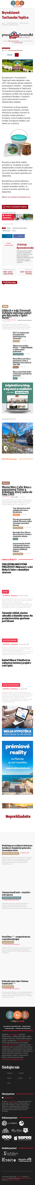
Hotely (15, 378)
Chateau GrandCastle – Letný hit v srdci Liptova (16, 893)
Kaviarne (16, 367)
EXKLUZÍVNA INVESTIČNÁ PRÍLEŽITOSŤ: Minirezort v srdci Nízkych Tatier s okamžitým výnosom (17, 568)
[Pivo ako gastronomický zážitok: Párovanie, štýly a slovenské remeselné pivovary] (6, 521)
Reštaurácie (16, 514)
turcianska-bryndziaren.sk (18, 197)
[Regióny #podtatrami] (5, 1134)
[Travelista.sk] (24, 1163)
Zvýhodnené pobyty (18, 354)
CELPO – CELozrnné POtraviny (26, 273)
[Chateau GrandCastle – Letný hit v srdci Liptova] (17, 879)
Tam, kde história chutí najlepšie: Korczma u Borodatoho (21, 510)
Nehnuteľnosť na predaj (11, 685)
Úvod (3, 23)
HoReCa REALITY (9, 559)
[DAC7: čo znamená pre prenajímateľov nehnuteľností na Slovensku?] (6, 335)
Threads (9, 1078)
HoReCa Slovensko (14, 1180)
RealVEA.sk (14, 595)
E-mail (8, 1083)
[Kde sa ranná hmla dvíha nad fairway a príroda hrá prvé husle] (6, 374)
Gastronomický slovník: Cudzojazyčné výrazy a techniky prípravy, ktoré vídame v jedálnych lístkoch (21, 547)
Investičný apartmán (9, 640)
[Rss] (26, 1078)
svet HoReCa (14, 1034)
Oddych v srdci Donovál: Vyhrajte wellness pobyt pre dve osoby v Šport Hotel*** (16, 314)
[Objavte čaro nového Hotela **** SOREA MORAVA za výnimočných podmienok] (6, 348)
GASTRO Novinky (9, 459)
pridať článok (18, 42)
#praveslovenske (14, 41)
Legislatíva (16, 341)
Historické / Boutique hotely (11, 898)
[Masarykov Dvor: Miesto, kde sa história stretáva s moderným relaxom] (6, 534)
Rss (30, 1078)
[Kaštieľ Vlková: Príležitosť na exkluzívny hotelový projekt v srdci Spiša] (17, 677)
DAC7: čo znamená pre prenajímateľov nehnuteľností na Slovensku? (21, 336)
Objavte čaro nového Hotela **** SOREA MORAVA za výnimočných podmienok (22, 349)
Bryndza (9, 228)
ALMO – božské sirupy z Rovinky (8, 273)
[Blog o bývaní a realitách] (7, 1141)
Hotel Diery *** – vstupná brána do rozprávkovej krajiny (16, 937)
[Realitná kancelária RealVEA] (21, 1127)
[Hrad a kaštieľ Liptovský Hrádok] (19, 1134)
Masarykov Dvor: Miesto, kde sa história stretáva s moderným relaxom (22, 534)
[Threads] (4, 1078)
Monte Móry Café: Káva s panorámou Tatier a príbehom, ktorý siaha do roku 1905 (22, 362)
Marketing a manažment (10, 853)
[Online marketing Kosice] (9, 1163)
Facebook (21, 1073)
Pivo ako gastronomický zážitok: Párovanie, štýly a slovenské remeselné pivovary (22, 522)
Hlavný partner (8, 1094)
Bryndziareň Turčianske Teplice (20, 228)
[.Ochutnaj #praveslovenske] (3, 50)
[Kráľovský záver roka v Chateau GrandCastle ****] (17, 968)
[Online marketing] (9, 1127)
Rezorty (15, 538)
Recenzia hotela (8, 942)
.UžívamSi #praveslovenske (24, 320)
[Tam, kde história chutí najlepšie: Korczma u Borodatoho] (6, 510)
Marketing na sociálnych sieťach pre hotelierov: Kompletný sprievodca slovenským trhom (17, 848)
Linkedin (20, 1078)
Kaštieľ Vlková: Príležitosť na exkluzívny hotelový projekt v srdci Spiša (16, 663)
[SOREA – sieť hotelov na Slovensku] (22, 1141)
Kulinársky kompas (18, 527)
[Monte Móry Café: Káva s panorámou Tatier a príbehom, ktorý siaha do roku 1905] (6, 361)
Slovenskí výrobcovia (12, 23)
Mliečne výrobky (24, 23)
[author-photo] (9, 320)
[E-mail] (4, 1083)
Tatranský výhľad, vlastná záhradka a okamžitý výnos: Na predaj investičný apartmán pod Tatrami (17, 617)
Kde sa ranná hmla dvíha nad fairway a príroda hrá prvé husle (22, 374)
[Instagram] (4, 1073)
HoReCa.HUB (14, 497)
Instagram (9, 1073)
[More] (17, 55)
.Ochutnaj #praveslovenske (15, 50)
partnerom (5, 1178)
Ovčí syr (14, 230)
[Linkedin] (15, 1078)
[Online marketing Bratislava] (10, 1157)
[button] (30, 4)
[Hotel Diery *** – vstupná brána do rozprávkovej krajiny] (17, 923)
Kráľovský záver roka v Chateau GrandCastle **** (15, 982)
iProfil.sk (19, 1176)
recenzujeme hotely (10, 1045)
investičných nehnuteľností (12, 1059)
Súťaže (5, 306)
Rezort (5, 591)
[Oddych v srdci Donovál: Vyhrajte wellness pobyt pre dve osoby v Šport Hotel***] (17, 297)
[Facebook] (16, 1073)
